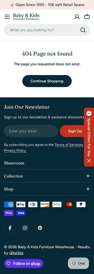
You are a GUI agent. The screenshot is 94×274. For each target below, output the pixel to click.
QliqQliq (16, 253)
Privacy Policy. (15, 150)
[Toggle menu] (7, 17)
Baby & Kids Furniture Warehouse (46, 247)
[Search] (83, 30)
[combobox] (47, 30)
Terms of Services (69, 145)
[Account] (77, 17)
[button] (89, 137)
